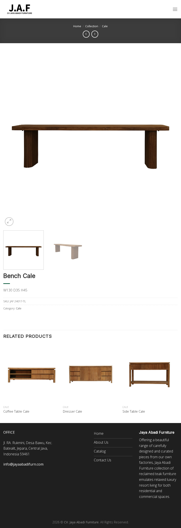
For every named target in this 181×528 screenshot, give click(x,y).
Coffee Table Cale (16, 411)
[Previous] (12, 139)
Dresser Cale (72, 411)
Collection (91, 26)
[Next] (169, 139)
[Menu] (175, 9)
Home (77, 26)
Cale (105, 26)
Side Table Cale (134, 411)
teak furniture (165, 473)
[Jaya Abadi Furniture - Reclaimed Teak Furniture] (19, 9)
